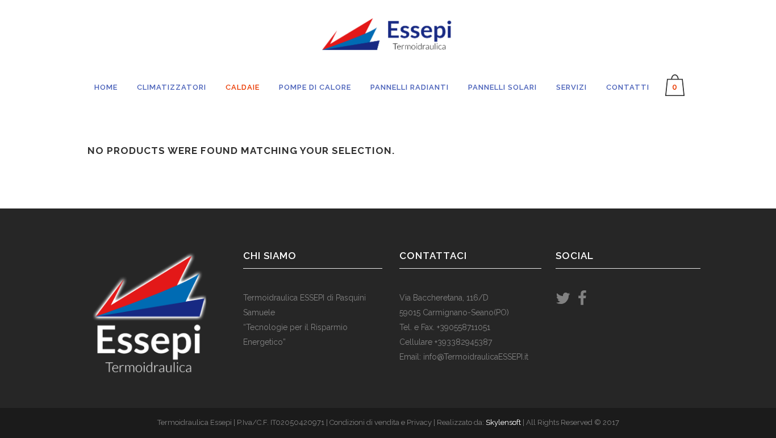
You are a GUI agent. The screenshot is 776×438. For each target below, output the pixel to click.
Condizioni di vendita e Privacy (380, 422)
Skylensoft (503, 422)
